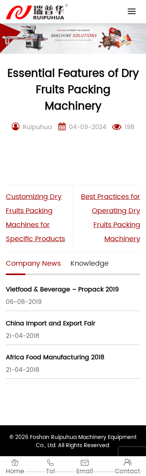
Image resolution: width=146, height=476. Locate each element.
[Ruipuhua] (37, 12)
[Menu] (131, 11)
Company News (33, 263)
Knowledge (89, 263)
